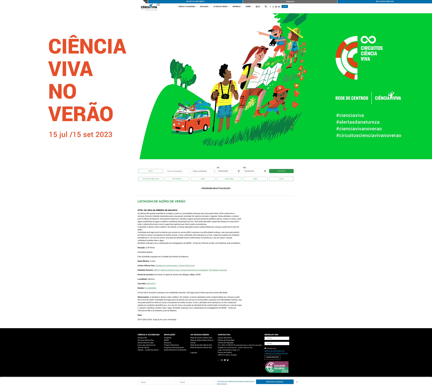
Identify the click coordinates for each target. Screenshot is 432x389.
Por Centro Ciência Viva (150, 179)
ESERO (166, 340)
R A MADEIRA (150, 288)
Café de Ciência (143, 348)
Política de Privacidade (226, 340)
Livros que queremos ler (146, 345)
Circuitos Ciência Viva (145, 340)
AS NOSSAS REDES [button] (220, 6)
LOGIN (285, 6)
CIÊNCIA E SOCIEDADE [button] (186, 6)
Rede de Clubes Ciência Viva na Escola (201, 341)
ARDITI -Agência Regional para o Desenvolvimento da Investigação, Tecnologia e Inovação (190, 270)
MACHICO (151, 284)
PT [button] (258, 6)
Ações (203, 179)
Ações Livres (229, 179)
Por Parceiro (176, 179)
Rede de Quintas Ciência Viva (201, 348)
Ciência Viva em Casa (145, 343)
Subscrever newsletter (274, 382)
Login (281, 179)
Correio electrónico (225, 338)
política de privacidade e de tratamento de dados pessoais (276, 352)
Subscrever (272, 357)
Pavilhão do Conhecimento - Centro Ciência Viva (175, 266)
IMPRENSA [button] (237, 6)
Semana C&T (142, 338)
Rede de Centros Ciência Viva (201, 338)
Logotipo (193, 353)
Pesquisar (281, 171)
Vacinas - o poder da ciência (148, 350)
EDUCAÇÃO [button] (204, 6)
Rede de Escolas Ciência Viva (201, 345)
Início (151, 171)
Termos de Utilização (226, 343)
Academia (167, 338)
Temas (255, 179)
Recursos (167, 343)
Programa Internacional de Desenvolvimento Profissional (175, 349)
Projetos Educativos (171, 345)
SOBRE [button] (248, 6)
